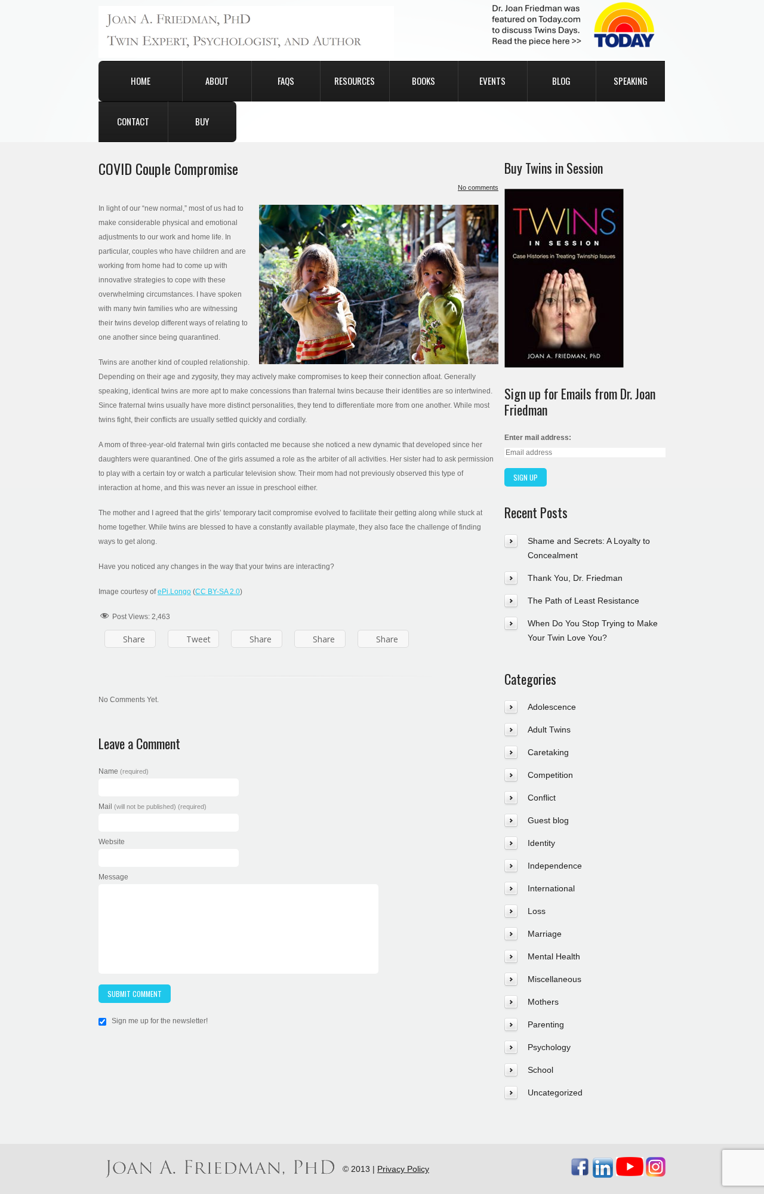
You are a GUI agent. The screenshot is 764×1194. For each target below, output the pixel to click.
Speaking (631, 80)
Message (113, 877)
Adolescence (552, 707)
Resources (354, 80)
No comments (478, 187)
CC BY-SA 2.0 (217, 591)
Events (492, 80)
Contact (133, 121)
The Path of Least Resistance (583, 600)
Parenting (546, 1024)
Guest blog (548, 820)
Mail (152, 806)
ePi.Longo (174, 591)
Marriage (545, 933)
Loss (537, 911)
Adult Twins (549, 729)
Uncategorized (555, 1092)
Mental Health (554, 956)
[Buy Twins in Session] (564, 196)
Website (111, 842)
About (217, 80)
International (551, 888)
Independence (555, 865)
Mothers (543, 1002)
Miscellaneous (554, 979)
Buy (202, 121)
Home (140, 80)
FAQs (286, 80)
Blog (561, 80)
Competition (550, 775)
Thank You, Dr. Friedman (575, 578)
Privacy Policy (403, 1169)
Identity (541, 843)
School (540, 1070)
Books (423, 80)
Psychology (549, 1047)
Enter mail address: (537, 437)
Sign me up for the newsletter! (159, 1021)
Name (123, 771)
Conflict (542, 797)
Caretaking (548, 752)
